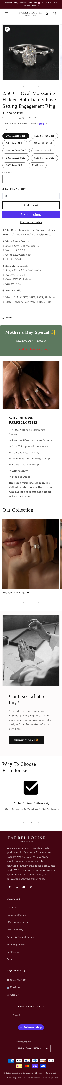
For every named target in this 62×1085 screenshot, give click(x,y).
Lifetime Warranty (17, 922)
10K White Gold (16, 135)
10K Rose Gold (15, 143)
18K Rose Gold (15, 165)
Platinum (37, 165)
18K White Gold (16, 158)
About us (12, 907)
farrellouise (17, 1073)
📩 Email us (13, 987)
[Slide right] (38, 86)
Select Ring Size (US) (14, 189)
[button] (6, 13)
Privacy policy (14, 1078)
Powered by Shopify (32, 1073)
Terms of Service (16, 915)
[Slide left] (23, 86)
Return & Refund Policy (20, 937)
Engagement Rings (14, 592)
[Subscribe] (49, 1015)
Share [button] (9, 317)
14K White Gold (42, 143)
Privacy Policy (15, 929)
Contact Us (13, 952)
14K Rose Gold (44, 150)
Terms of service (32, 1078)
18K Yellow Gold (44, 158)
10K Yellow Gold (44, 135)
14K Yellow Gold (16, 150)
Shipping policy (50, 1078)
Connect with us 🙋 (26, 739)
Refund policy (52, 1073)
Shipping (20, 118)
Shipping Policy (16, 944)
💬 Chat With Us (16, 980)
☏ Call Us (13, 994)
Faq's (9, 959)
